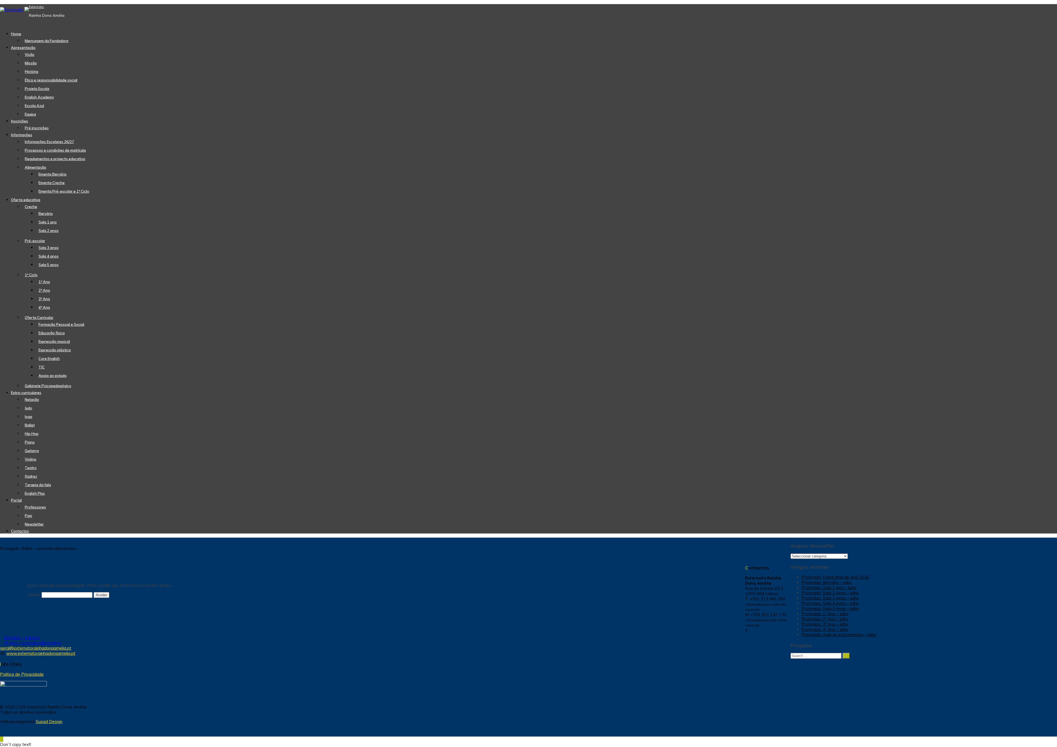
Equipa (30, 114)
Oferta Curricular (39, 317)
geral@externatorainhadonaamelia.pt (35, 648)
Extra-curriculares (26, 392)
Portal (16, 500)
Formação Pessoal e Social (61, 324)
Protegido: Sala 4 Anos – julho (830, 603)
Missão (31, 63)
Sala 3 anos (49, 247)
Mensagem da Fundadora (46, 41)
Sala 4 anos (49, 256)
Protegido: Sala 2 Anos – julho (830, 592)
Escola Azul (34, 105)
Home (16, 34)
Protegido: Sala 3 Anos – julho (830, 598)
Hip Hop (32, 433)
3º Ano (44, 299)
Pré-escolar (35, 241)
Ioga (28, 416)
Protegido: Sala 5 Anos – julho (830, 608)
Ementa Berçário (53, 174)
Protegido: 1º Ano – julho (825, 613)
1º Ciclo (31, 275)
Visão (29, 54)
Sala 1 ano (48, 222)
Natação (32, 399)
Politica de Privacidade (22, 674)
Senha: (35, 594)
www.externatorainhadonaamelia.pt (40, 653)
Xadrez (31, 476)
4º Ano (44, 307)
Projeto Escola (37, 88)
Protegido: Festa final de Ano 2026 (835, 577)
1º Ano (44, 282)
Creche (31, 206)
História (31, 71)
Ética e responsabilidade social (51, 80)
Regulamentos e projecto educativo (55, 159)
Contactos (20, 531)
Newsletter (34, 524)
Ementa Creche (52, 182)
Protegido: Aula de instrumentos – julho (839, 634)
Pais (28, 515)
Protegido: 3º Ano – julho (825, 624)
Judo (28, 408)
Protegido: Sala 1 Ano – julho (829, 587)
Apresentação (23, 47)
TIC (42, 367)
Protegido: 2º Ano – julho (825, 619)
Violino (30, 459)
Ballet (30, 425)
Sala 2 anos (49, 230)
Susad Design (49, 721)
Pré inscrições (37, 128)
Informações (21, 135)
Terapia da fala (38, 485)
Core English (49, 358)
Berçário (46, 213)
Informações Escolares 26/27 (49, 141)
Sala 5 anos (49, 264)
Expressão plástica (55, 350)
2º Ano (44, 290)
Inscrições (19, 121)
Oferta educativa (25, 200)
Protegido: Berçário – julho (827, 582)
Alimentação (35, 167)
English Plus (35, 493)
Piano (30, 442)
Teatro (31, 468)
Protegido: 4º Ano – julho (825, 629)
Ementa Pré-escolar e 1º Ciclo (64, 191)
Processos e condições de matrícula (55, 150)
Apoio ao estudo (53, 375)
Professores (35, 507)
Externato (36, 7)
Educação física (52, 333)
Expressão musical (54, 341)
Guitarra (32, 450)
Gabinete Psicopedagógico (48, 386)
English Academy (39, 97)
